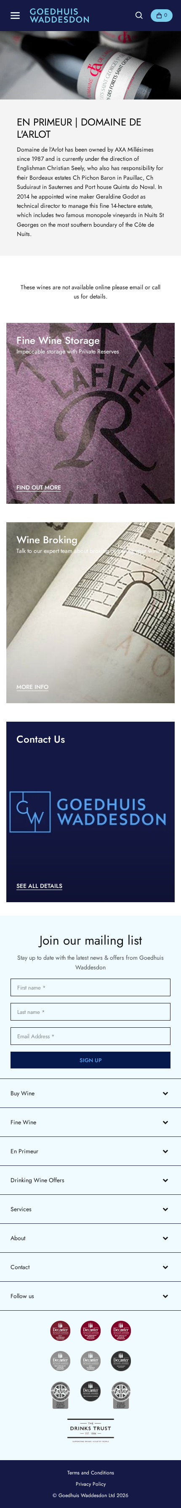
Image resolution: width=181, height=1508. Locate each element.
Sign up (91, 1060)
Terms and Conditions (90, 1472)
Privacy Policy (91, 1484)
